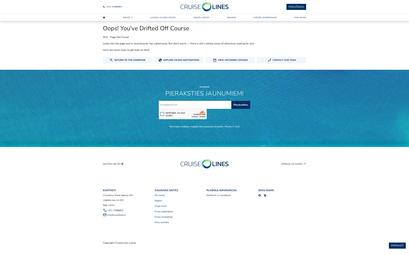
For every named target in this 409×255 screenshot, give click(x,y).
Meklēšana (296, 7)
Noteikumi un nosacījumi (218, 195)
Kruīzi (126, 17)
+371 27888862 (113, 7)
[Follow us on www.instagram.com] (265, 195)
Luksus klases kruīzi (163, 17)
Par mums (300, 17)
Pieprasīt (397, 245)
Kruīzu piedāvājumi (164, 211)
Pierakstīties (240, 105)
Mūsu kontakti (162, 222)
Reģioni (231, 17)
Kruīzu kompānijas (265, 17)
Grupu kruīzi (201, 17)
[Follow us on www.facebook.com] (259, 195)
